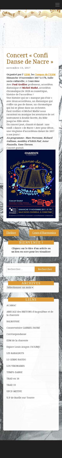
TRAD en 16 (13, 378)
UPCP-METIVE (14, 391)
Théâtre (11, 232)
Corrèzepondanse (16, 334)
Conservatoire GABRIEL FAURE (23, 328)
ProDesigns (38, 453)
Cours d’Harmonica (44, 232)
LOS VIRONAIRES (16, 366)
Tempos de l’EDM (45, 74)
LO (8, 359)
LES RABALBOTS (15, 353)
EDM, (27, 74)
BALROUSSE (13, 321)
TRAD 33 (11, 385)
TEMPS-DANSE (14, 372)
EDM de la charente (17, 340)
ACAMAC (11, 305)
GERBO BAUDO (18, 359)
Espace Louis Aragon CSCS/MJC (23, 347)
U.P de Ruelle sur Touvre (20, 397)
